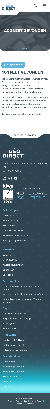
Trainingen (8, 323)
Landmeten (9, 255)
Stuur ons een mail (12, 377)
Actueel (7, 382)
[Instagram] (10, 178)
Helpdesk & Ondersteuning (17, 318)
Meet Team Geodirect (14, 372)
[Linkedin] (4, 178)
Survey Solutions (11, 221)
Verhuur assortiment (13, 345)
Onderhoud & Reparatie (15, 313)
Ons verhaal (9, 362)
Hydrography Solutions (15, 240)
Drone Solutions (11, 216)
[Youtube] (15, 178)
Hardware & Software (14, 340)
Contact (7, 386)
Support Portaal (11, 328)
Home (23, 48)
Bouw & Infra (10, 260)
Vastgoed (8, 275)
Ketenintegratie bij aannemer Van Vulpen (24, 294)
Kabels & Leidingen (13, 265)
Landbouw (8, 270)
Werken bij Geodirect (14, 367)
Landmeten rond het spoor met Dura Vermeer (21, 287)
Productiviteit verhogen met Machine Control (22, 300)
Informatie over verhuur (15, 350)
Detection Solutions (13, 230)
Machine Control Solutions (16, 235)
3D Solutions (9, 225)
